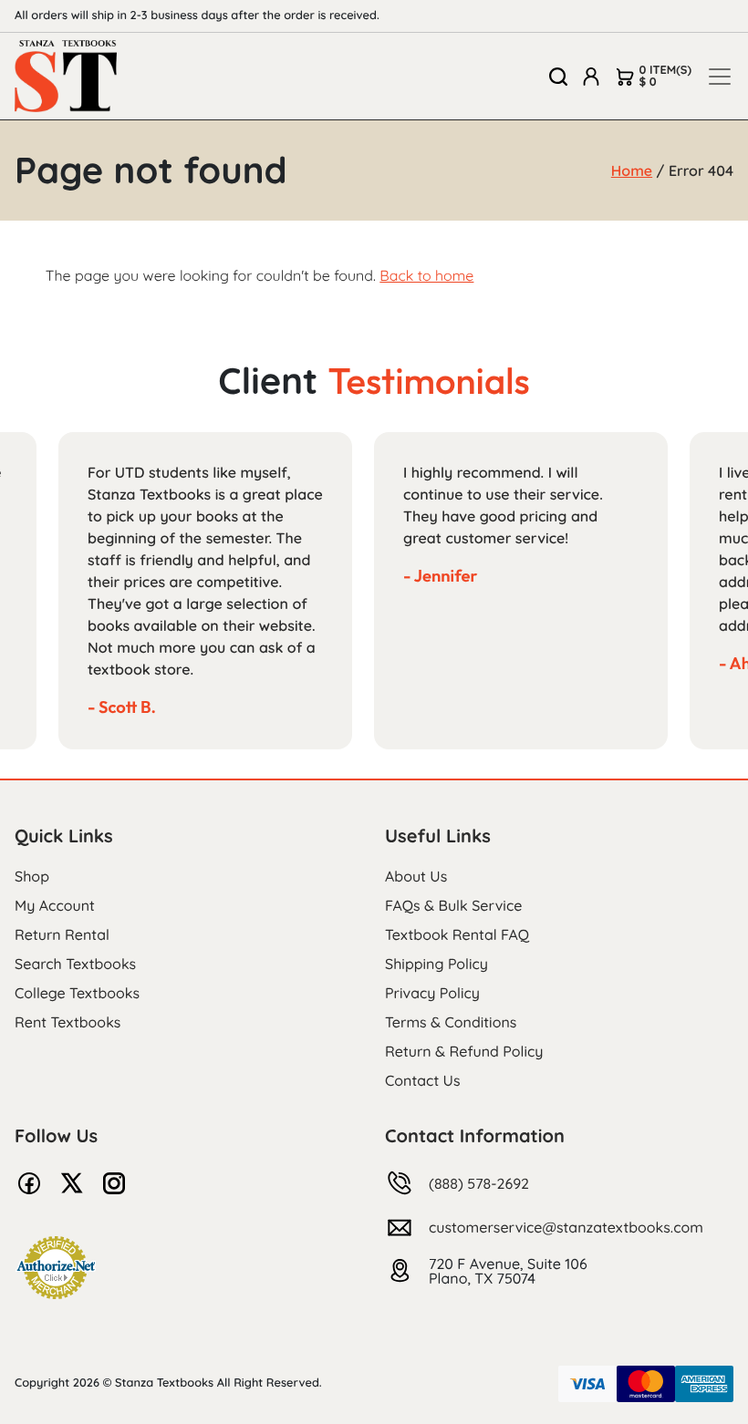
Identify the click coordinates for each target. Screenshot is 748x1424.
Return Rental (62, 934)
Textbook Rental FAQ (457, 934)
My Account (55, 905)
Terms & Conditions (450, 1022)
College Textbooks (77, 993)
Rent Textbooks (67, 1022)
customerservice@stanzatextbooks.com (566, 1227)
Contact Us (423, 1080)
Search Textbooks (75, 963)
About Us (416, 876)
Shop (32, 876)
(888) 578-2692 (479, 1183)
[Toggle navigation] (719, 76)
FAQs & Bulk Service (453, 905)
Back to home (426, 275)
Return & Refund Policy (464, 1051)
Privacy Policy (432, 993)
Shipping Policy (436, 963)
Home (631, 170)
